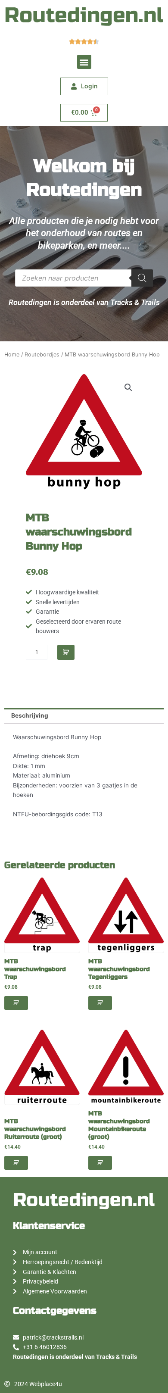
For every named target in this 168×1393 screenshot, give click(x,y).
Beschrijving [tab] (29, 715)
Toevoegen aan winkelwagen (66, 652)
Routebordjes (42, 354)
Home (11, 354)
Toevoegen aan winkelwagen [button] (16, 1002)
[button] (84, 62)
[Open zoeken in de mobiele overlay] (84, 278)
